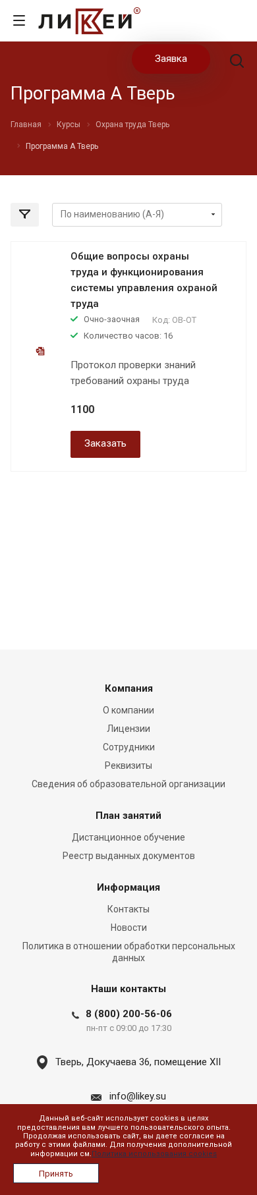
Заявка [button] (171, 59)
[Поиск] (237, 62)
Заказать (105, 443)
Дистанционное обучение (128, 837)
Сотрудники (129, 747)
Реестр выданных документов (129, 855)
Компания (129, 688)
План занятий (128, 815)
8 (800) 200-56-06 (129, 1014)
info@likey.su (137, 1096)
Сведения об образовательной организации (128, 784)
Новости (129, 927)
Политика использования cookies (154, 1154)
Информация (128, 887)
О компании (128, 710)
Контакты (128, 909)
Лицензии (128, 728)
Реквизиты (128, 765)
